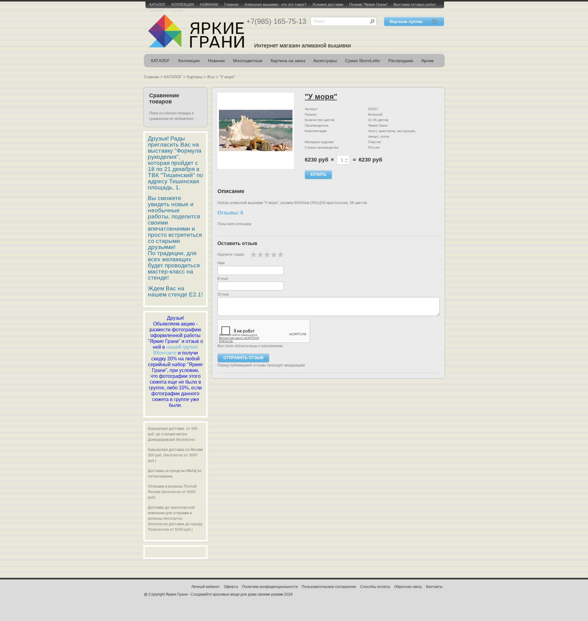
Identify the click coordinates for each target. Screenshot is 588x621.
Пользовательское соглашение (329, 587)
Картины (194, 77)
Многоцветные (247, 60)
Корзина (156, 11)
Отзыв (222, 294)
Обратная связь (408, 587)
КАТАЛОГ (157, 4)
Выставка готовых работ (415, 4)
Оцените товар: (231, 254)
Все (210, 77)
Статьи (176, 11)
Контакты (434, 587)
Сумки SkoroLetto (362, 60)
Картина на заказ (288, 60)
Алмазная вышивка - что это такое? (275, 4)
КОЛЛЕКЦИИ (183, 4)
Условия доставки (327, 4)
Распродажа (400, 60)
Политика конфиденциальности (270, 587)
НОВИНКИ (209, 4)
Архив (427, 60)
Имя (221, 263)
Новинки (216, 60)
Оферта (231, 587)
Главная (231, 4)
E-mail (222, 279)
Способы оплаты (375, 587)
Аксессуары (325, 60)
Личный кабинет (205, 587)
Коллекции (189, 60)
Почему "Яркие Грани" (368, 4)
